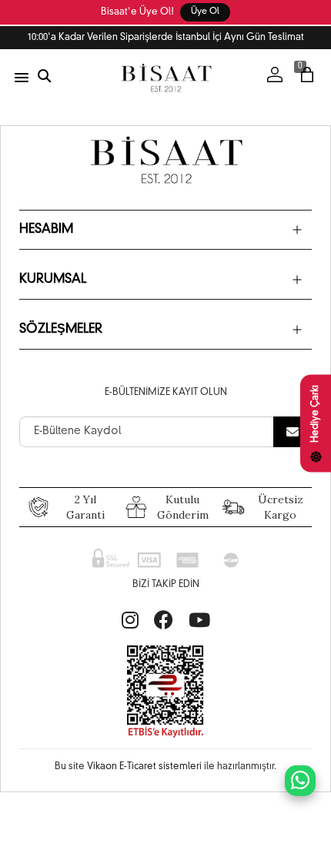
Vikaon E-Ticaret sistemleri (144, 766)
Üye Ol (205, 12)
